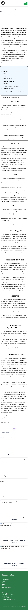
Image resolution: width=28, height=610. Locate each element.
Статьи (10, 9)
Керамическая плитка (19, 9)
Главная (5, 8)
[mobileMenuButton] (25, 3)
